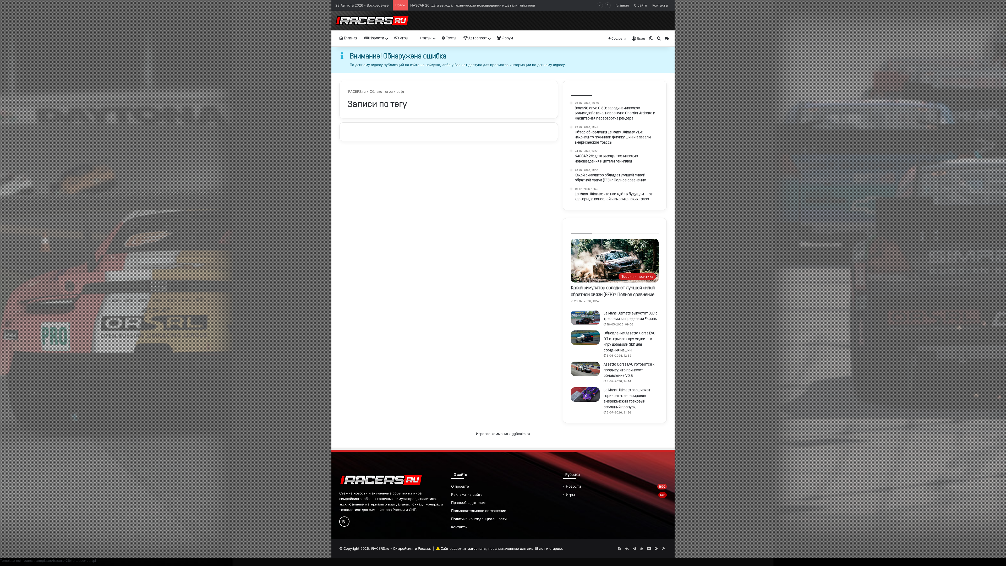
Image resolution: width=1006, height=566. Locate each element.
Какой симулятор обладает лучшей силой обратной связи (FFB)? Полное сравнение (481, 5)
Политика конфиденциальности (479, 519)
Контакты (660, 5)
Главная (622, 5)
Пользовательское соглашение (478, 511)
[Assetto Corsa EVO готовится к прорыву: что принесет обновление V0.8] (585, 369)
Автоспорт (477, 38)
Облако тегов (381, 91)
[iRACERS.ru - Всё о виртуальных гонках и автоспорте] (372, 20)
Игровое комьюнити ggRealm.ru (503, 434)
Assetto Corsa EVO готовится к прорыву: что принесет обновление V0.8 (629, 370)
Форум (507, 38)
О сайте (640, 5)
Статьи (425, 38)
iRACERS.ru (356, 91)
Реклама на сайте (467, 494)
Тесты (450, 38)
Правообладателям (468, 502)
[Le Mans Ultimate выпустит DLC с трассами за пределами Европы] (585, 318)
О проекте (460, 486)
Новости (376, 38)
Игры (403, 38)
